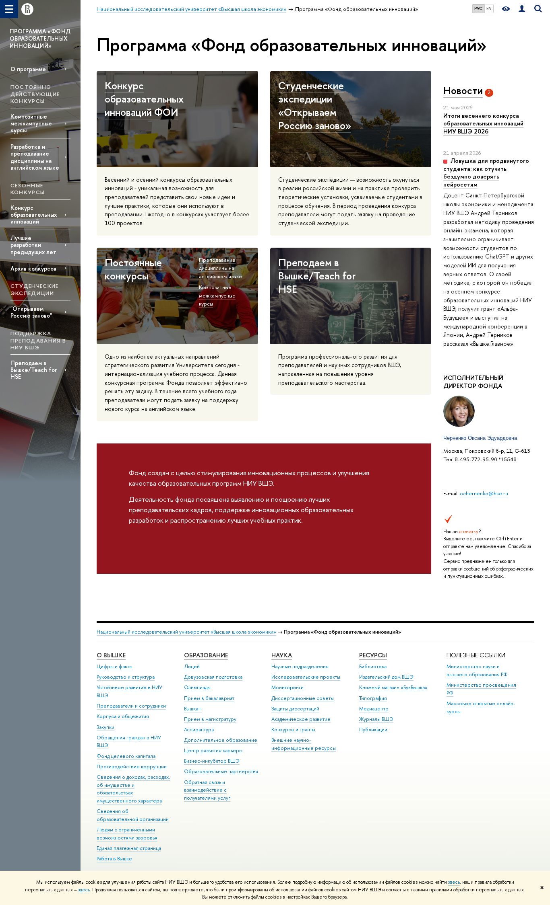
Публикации (373, 729)
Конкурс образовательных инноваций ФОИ (144, 98)
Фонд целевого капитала (126, 756)
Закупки (105, 727)
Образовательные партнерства (221, 771)
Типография (373, 698)
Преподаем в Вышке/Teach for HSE (33, 369)
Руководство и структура (126, 676)
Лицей (192, 666)
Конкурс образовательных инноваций (33, 214)
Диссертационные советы (302, 698)
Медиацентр (374, 708)
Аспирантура (199, 729)
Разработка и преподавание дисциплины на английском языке (34, 157)
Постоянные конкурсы (133, 269)
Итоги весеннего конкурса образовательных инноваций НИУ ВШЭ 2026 (483, 123)
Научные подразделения (300, 666)
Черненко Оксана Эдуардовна (480, 438)
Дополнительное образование (220, 740)
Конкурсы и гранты (293, 729)
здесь (454, 882)
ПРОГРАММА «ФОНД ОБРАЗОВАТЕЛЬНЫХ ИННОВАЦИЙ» (40, 38)
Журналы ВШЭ (376, 719)
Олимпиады (197, 687)
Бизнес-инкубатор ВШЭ (212, 760)
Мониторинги (287, 687)
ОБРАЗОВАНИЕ (206, 655)
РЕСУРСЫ (373, 655)
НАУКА (281, 655)
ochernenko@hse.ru (484, 493)
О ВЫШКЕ (111, 655)
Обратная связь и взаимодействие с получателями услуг (207, 790)
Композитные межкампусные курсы (31, 123)
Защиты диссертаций (295, 708)
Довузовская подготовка (213, 676)
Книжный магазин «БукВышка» (393, 687)
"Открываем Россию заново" (31, 312)
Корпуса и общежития (123, 716)
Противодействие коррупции (132, 766)
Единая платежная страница (129, 848)
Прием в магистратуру (210, 719)
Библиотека (373, 666)
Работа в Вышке (114, 858)
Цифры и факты (114, 666)
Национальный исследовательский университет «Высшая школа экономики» (186, 631)
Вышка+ (193, 708)
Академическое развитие (301, 719)
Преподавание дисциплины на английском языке (220, 268)
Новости (463, 90)
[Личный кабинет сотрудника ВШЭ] (522, 9)
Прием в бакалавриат (209, 698)
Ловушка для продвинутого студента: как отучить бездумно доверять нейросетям (486, 172)
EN (489, 8)
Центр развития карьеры (213, 750)
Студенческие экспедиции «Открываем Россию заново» (314, 105)
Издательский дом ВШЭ (386, 676)
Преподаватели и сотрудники (131, 705)
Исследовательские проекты (305, 676)
